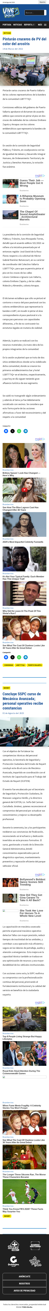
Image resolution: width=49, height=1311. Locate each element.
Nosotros (24, 1283)
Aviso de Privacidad (24, 1290)
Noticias (17, 24)
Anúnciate (24, 1276)
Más (40, 24)
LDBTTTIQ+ (20, 665)
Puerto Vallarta (35, 665)
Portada (7, 24)
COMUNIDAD (8, 665)
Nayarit (7, 688)
